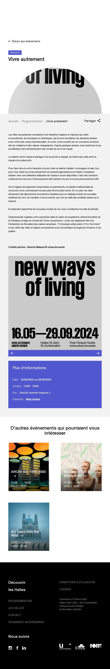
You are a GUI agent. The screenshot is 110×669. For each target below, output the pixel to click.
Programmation (32, 121)
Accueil (13, 121)
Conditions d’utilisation (77, 582)
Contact (14, 615)
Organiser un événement (26, 622)
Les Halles (16, 608)
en (87, 5)
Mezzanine (33, 399)
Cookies (65, 589)
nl (86, 10)
